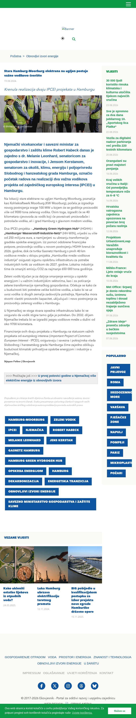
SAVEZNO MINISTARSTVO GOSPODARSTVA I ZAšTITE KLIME (49, 504)
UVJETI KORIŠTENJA (82, 673)
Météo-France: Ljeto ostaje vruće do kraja (119, 271)
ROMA (115, 382)
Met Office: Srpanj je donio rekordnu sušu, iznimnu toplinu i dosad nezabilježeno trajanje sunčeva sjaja (119, 298)
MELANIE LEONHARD (24, 440)
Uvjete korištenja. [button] (82, 712)
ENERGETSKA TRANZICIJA (68, 481)
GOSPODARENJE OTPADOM (25, 657)
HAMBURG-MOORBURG (26, 419)
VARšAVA (117, 407)
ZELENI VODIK (65, 419)
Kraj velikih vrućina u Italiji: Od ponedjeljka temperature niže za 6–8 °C (118, 187)
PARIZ (115, 452)
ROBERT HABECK (66, 430)
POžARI (116, 473)
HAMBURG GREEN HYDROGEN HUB (35, 460)
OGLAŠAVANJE (54, 673)
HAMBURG (60, 471)
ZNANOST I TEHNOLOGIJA (112, 657)
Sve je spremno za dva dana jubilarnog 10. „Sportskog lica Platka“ (117, 119)
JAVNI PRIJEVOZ (118, 370)
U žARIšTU (91, 663)
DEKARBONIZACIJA (23, 481)
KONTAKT (106, 673)
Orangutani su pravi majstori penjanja (116, 164)
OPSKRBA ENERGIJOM (25, 471)
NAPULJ (116, 432)
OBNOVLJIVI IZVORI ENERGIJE (31, 491)
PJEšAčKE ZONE (118, 420)
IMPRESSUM (32, 673)
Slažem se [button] (119, 711)
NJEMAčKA (35, 430)
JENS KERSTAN (61, 440)
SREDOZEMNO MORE (121, 395)
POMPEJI (117, 442)
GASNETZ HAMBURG (24, 450)
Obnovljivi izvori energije (42, 56)
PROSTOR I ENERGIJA (75, 657)
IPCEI (12, 430)
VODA (52, 657)
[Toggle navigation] (128, 4)
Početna (15, 56)
